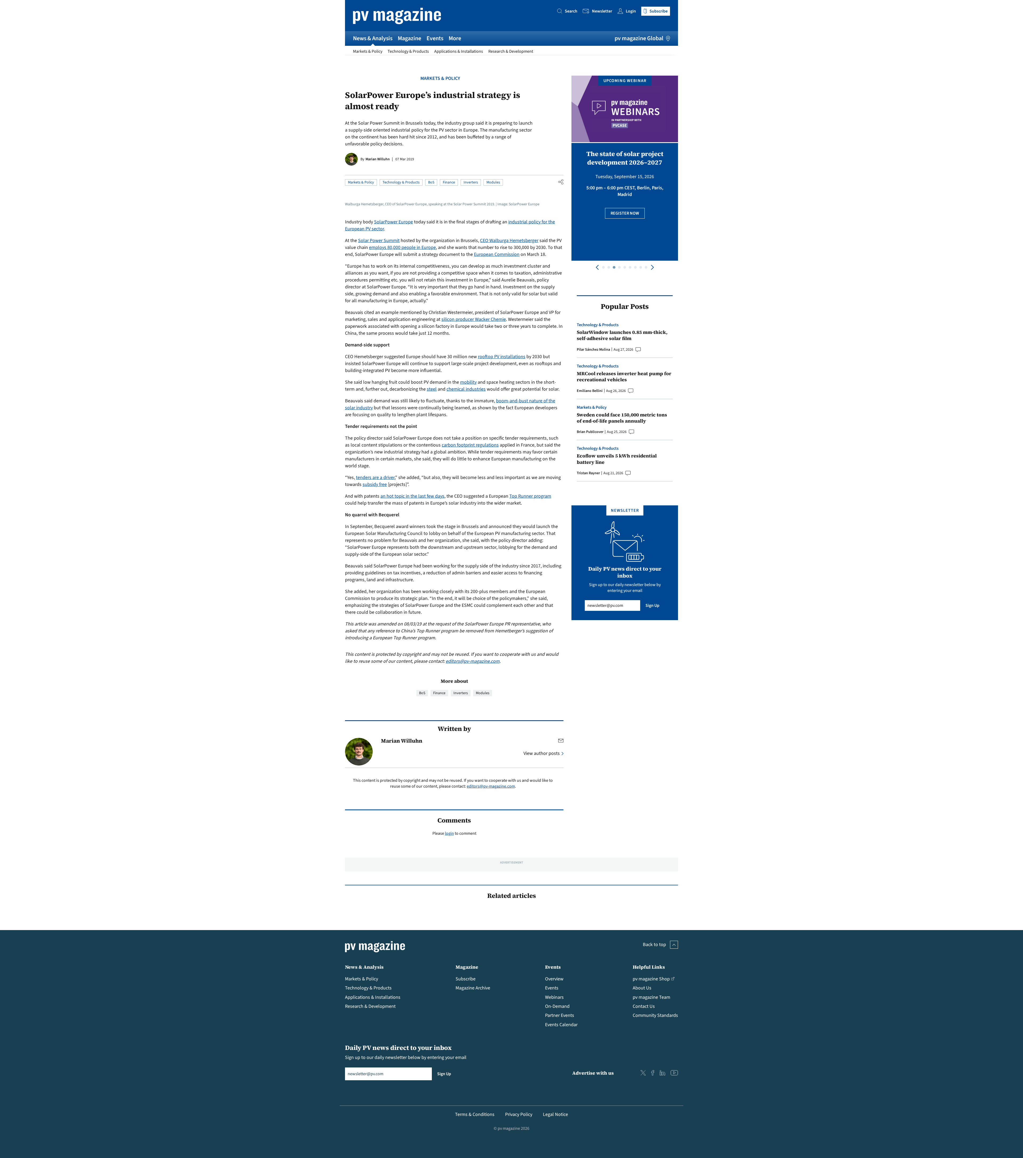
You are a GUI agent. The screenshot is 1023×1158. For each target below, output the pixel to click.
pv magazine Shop (651, 979)
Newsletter (602, 11)
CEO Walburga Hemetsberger (509, 240)
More (455, 38)
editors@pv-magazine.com (473, 661)
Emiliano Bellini (590, 391)
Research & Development (510, 51)
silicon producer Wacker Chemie (473, 319)
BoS (431, 182)
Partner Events (559, 1015)
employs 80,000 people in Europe (402, 247)
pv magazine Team (651, 997)
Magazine (409, 38)
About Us (642, 988)
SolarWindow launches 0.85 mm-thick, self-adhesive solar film (622, 335)
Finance (449, 182)
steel (432, 389)
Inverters (471, 182)
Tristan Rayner (588, 473)
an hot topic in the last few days (412, 496)
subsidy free (375, 484)
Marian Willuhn (378, 159)
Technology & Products (408, 51)
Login (631, 11)
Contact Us (644, 1006)
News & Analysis (372, 38)
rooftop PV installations (501, 356)
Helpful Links (649, 967)
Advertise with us (593, 1073)
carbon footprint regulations (470, 445)
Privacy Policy (518, 1114)
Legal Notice (555, 1114)
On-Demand (557, 1006)
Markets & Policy (367, 51)
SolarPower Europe (393, 222)
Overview (554, 979)
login (449, 833)
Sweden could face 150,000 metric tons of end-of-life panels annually (622, 418)
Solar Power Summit (379, 240)
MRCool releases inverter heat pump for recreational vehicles (624, 376)
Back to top (654, 944)
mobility (468, 382)
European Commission (496, 254)
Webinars (554, 997)
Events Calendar (561, 1024)
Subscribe (466, 979)
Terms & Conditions (474, 1114)
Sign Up (652, 605)
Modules (493, 182)
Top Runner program (530, 496)
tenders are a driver (375, 477)
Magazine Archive (473, 988)
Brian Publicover (590, 432)
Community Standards (655, 1015)
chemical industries (466, 389)
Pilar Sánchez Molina (593, 349)
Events (435, 38)
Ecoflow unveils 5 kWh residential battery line (617, 459)
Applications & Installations (458, 51)
